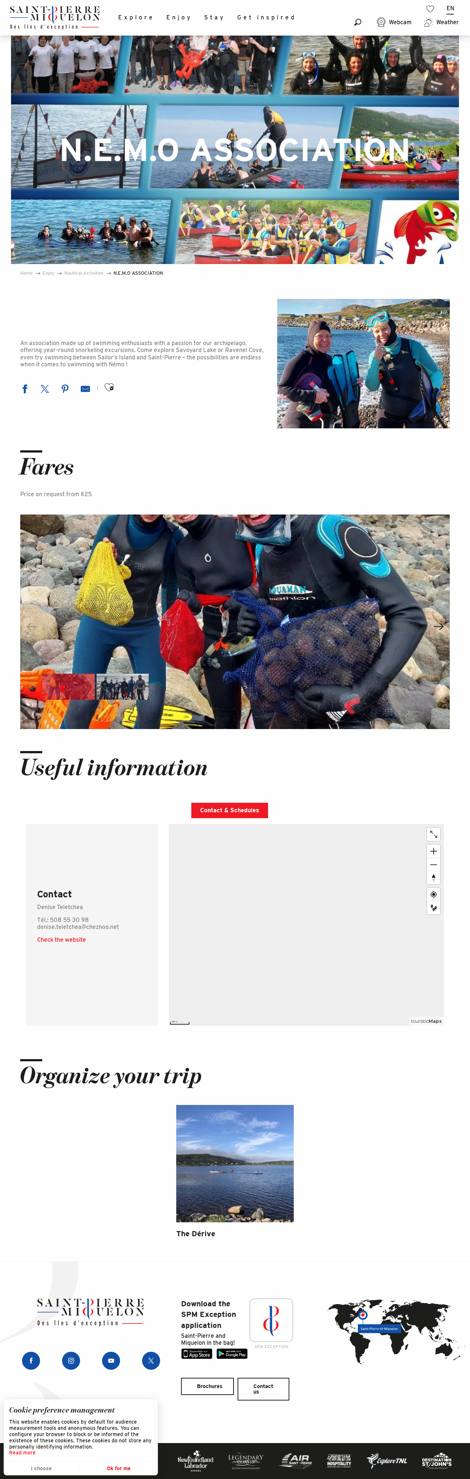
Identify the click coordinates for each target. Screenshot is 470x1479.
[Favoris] (431, 9)
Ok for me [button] (119, 1468)
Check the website (61, 939)
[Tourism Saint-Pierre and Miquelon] (55, 18)
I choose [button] (41, 1468)
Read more (22, 1453)
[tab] (229, 810)
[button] (357, 22)
